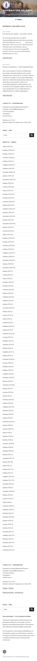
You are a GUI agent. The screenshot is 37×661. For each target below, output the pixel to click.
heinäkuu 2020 (7, 366)
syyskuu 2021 (7, 337)
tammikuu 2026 (7, 172)
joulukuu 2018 (7, 418)
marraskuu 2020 (8, 359)
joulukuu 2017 (7, 454)
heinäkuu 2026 (7, 150)
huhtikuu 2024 (7, 249)
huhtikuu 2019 (7, 403)
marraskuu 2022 (8, 308)
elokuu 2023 (6, 278)
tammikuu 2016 (7, 517)
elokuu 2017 (6, 465)
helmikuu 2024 (7, 256)
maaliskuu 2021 (7, 352)
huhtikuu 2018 (7, 447)
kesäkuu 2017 (7, 469)
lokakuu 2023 (7, 271)
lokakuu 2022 (7, 311)
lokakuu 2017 (7, 462)
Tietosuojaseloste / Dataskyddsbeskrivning (16, 656)
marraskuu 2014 (8, 550)
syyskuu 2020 (7, 363)
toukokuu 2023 (7, 289)
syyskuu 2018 (7, 429)
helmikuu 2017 (7, 480)
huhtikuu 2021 (7, 348)
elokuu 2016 (6, 502)
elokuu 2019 (6, 396)
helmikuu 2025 (7, 212)
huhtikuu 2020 (7, 370)
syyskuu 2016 (7, 498)
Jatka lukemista (7, 58)
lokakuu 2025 (7, 183)
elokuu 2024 (6, 234)
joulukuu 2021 (7, 330)
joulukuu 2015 (7, 520)
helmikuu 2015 (7, 539)
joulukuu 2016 (7, 487)
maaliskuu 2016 (7, 509)
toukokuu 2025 (7, 201)
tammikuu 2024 (7, 260)
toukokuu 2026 (7, 157)
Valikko (19, 19)
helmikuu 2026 (7, 168)
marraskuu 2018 (8, 421)
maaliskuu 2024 (7, 253)
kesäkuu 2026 (7, 154)
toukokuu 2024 (7, 245)
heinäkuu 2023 (7, 282)
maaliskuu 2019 (7, 407)
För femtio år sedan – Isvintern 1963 (17, 34)
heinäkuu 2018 (7, 436)
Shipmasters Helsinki (18, 10)
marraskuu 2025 (8, 179)
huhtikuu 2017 (7, 473)
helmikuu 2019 (7, 410)
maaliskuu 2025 (7, 209)
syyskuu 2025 (7, 187)
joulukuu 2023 (7, 264)
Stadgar (5, 588)
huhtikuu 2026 (7, 161)
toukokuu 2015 (7, 531)
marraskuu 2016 (8, 491)
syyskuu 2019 (7, 392)
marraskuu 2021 (8, 333)
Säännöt (11, 588)
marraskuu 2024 (8, 223)
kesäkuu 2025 (7, 198)
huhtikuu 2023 (7, 293)
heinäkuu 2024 (7, 238)
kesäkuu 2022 (7, 322)
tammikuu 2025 (7, 216)
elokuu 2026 (6, 146)
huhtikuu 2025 (7, 205)
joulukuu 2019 (7, 381)
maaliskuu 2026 (7, 165)
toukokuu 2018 (7, 443)
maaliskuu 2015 (7, 535)
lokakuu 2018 (7, 425)
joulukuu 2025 (7, 176)
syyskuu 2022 (7, 315)
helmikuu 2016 (7, 513)
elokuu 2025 (6, 190)
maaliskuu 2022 (7, 326)
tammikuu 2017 (7, 484)
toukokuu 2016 (7, 506)
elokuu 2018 (6, 432)
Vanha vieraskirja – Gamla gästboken (18, 67)
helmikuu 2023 (7, 300)
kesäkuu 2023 (7, 286)
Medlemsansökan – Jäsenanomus (13, 592)
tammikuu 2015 (7, 542)
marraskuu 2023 (8, 267)
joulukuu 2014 (7, 546)
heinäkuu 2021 (7, 341)
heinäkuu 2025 (7, 194)
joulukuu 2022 (7, 304)
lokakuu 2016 (7, 495)
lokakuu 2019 (7, 388)
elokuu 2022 (6, 319)
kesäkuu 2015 (7, 528)
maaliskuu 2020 (7, 374)
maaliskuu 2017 (7, 476)
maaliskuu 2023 (7, 297)
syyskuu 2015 (7, 524)
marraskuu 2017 (8, 458)
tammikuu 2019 (7, 414)
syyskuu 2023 (7, 275)
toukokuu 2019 (7, 399)
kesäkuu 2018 (7, 440)
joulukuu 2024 (7, 220)
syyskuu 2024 (7, 231)
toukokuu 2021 (7, 344)
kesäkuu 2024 (7, 242)
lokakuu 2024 (7, 227)
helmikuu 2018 (7, 451)
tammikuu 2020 (7, 377)
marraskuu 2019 (8, 385)
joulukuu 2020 (7, 355)
